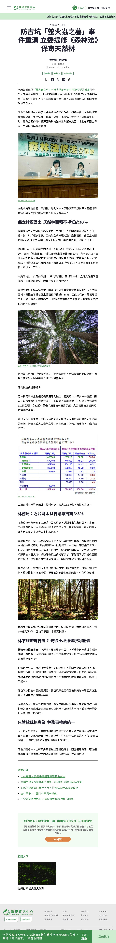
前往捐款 (58, 839)
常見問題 (85, 915)
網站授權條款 (68, 915)
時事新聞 (53, 59)
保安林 (47, 73)
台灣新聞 (62, 59)
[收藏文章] (46, 79)
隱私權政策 (67, 919)
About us (103, 911)
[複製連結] (69, 79)
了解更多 (84, 936)
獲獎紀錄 (85, 919)
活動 (64, 911)
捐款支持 (105, 7)
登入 (82, 7)
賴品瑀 (61, 63)
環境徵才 (48, 911)
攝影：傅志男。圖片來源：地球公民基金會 (34, 366)
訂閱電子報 (93, 7)
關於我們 (85, 911)
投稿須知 (48, 919)
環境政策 (68, 73)
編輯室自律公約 (51, 915)
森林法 (57, 73)
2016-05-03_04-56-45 (26, 200)
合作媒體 (103, 915)
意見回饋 (103, 919)
